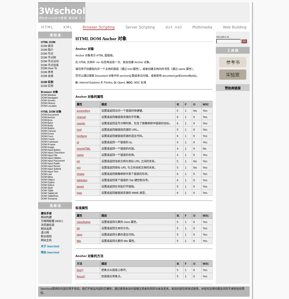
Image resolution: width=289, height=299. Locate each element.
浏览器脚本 (98, 27)
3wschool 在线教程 (61, 12)
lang (79, 234)
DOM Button (47, 128)
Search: (223, 37)
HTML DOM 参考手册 (232, 62)
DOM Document (50, 114)
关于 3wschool (50, 246)
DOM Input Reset (50, 166)
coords (81, 123)
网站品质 (46, 228)
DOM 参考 (47, 72)
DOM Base (47, 122)
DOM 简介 (47, 49)
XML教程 (67, 27)
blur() (80, 270)
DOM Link (46, 174)
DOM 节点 (47, 53)
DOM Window (48, 95)
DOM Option (48, 182)
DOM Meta (47, 177)
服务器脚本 (140, 27)
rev (79, 167)
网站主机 (46, 240)
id (78, 142)
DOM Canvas (48, 131)
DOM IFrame (48, 144)
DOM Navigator (49, 97)
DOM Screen (48, 100)
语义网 (45, 232)
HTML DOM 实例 (232, 75)
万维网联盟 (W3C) (52, 221)
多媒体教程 (202, 27)
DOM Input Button (51, 149)
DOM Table (47, 190)
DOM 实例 (47, 86)
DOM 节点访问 (50, 61)
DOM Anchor (48, 117)
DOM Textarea (49, 198)
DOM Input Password (53, 160)
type (79, 193)
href (79, 129)
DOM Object (48, 179)
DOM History (48, 103)
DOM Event (47, 133)
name (80, 155)
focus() (81, 276)
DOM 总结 (47, 76)
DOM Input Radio (50, 163)
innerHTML (84, 148)
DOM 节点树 (48, 57)
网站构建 (46, 217)
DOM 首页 (47, 46)
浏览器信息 (47, 225)
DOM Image (47, 147)
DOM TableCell (49, 193)
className (84, 222)
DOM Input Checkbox (53, 152)
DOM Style (47, 187)
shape (80, 174)
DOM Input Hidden (51, 158)
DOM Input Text (49, 171)
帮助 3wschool (50, 252)
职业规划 (46, 236)
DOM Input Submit (51, 168)
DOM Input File (49, 155)
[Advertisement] (167, 12)
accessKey (83, 110)
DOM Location (49, 105)
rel (78, 161)
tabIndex (82, 180)
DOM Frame (48, 139)
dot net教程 (173, 27)
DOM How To (49, 68)
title (79, 241)
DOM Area (46, 120)
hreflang (82, 136)
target (80, 186)
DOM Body (47, 125)
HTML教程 (48, 27)
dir (78, 228)
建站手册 (233, 27)
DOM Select (47, 185)
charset (81, 117)
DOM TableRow (49, 196)
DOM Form (47, 136)
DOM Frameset (49, 141)
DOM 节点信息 (50, 65)
